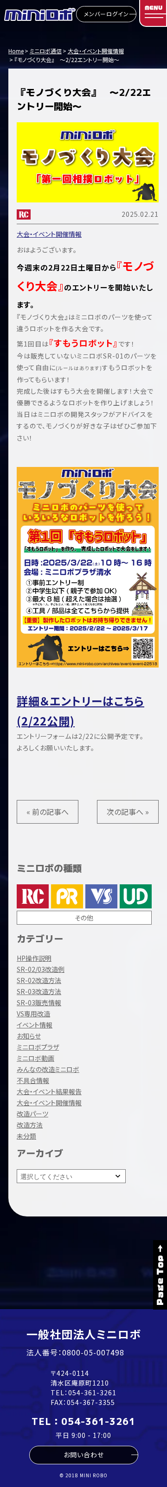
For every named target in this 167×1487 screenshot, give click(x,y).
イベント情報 (34, 1024)
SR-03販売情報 (39, 1002)
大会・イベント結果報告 (49, 1091)
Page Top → (160, 1274)
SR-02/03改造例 (40, 969)
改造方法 (30, 1124)
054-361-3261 (92, 1392)
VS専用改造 (33, 1013)
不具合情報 (33, 1080)
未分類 (26, 1135)
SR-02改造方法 (39, 980)
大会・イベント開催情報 (49, 234)
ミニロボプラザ (38, 1047)
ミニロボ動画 (35, 1058)
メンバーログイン (106, 14)
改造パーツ (32, 1113)
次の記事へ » (128, 811)
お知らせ (29, 1035)
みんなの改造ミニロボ (48, 1069)
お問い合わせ (84, 1454)
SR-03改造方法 (39, 991)
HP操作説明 (34, 958)
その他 (84, 917)
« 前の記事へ (47, 811)
